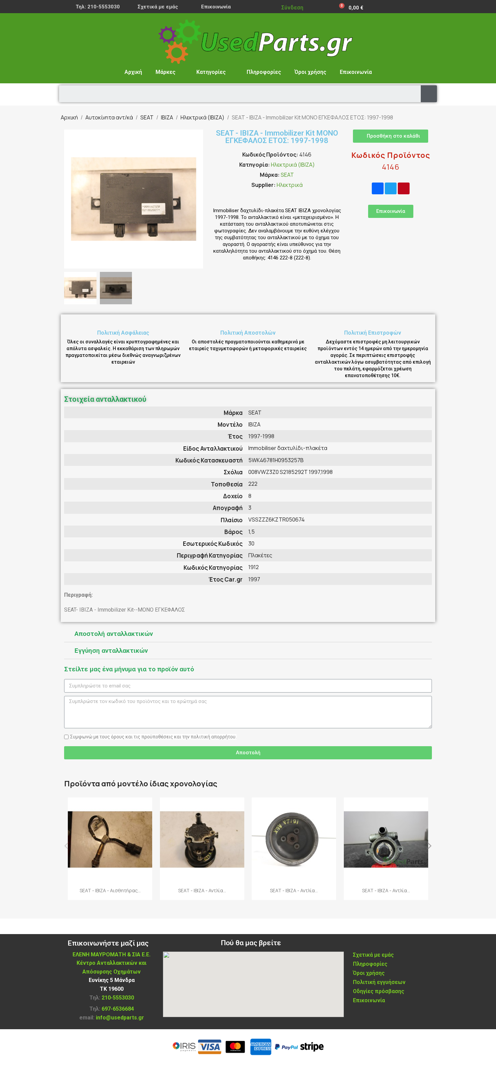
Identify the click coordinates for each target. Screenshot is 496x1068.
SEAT (287, 174)
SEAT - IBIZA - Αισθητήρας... (110, 890)
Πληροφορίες (264, 72)
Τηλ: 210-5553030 (98, 7)
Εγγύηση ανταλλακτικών (111, 650)
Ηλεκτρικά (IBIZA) (293, 164)
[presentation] (66, 845)
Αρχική (133, 72)
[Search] (429, 93)
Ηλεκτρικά (290, 185)
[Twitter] (390, 189)
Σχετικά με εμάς (158, 7)
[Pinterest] (404, 189)
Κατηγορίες (211, 72)
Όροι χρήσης (310, 72)
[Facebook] (378, 189)
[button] (70, 199)
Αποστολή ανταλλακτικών (114, 634)
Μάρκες (165, 72)
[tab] (248, 633)
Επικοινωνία (216, 7)
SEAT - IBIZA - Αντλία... (202, 890)
